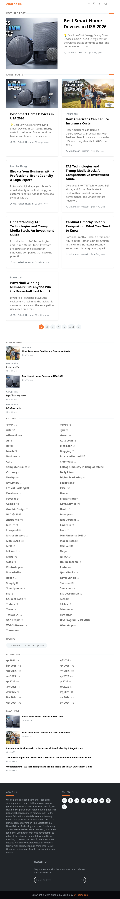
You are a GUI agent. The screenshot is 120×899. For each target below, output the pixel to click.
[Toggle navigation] (111, 3)
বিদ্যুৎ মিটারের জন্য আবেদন (16, 395)
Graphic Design (19, 166)
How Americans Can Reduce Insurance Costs (87, 121)
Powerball (16, 277)
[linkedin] (76, 800)
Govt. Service (12, 363)
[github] (64, 806)
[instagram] (93, 4)
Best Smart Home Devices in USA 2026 (85, 24)
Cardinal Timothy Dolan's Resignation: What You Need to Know (88, 226)
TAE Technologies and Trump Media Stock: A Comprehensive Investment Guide (87, 172)
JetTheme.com (81, 894)
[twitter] (101, 800)
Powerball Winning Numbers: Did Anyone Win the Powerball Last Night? (30, 287)
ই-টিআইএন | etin (13, 408)
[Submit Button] (82, 880)
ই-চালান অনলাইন (12, 367)
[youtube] (89, 800)
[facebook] (88, 4)
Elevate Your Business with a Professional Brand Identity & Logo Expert (32, 175)
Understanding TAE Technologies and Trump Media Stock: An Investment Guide (32, 228)
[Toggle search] (106, 4)
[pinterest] (83, 800)
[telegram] (64, 800)
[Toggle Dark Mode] (100, 3)
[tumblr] (70, 800)
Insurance (72, 114)
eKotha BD (14, 4)
